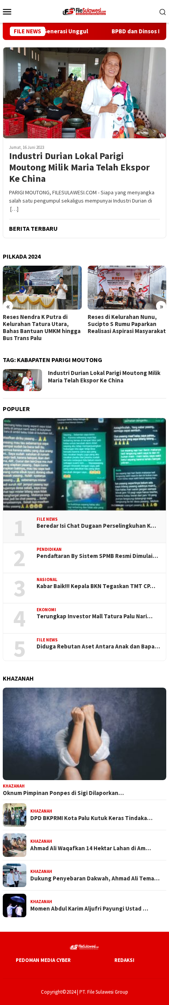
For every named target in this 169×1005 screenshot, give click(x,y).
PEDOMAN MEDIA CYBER (43, 960)
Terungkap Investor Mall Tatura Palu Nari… (94, 616)
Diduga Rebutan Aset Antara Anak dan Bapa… (98, 646)
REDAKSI (124, 960)
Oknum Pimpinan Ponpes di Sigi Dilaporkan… (63, 793)
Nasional (47, 579)
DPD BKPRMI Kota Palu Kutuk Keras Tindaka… (91, 818)
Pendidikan (49, 549)
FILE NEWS (47, 519)
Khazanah (14, 786)
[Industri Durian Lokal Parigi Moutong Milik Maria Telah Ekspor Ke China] (84, 92)
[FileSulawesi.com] (84, 10)
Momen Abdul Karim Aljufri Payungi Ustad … (89, 908)
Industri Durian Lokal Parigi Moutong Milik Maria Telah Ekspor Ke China (79, 167)
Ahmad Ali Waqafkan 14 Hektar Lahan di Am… (90, 848)
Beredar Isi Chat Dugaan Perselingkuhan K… (96, 525)
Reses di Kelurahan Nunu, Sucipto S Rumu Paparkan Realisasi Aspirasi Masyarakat (64, 324)
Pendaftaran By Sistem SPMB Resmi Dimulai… (97, 556)
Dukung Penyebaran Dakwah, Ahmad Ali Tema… (95, 878)
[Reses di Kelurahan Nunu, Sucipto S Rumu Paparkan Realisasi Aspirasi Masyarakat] (64, 288)
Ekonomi (46, 609)
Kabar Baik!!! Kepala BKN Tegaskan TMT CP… (96, 586)
